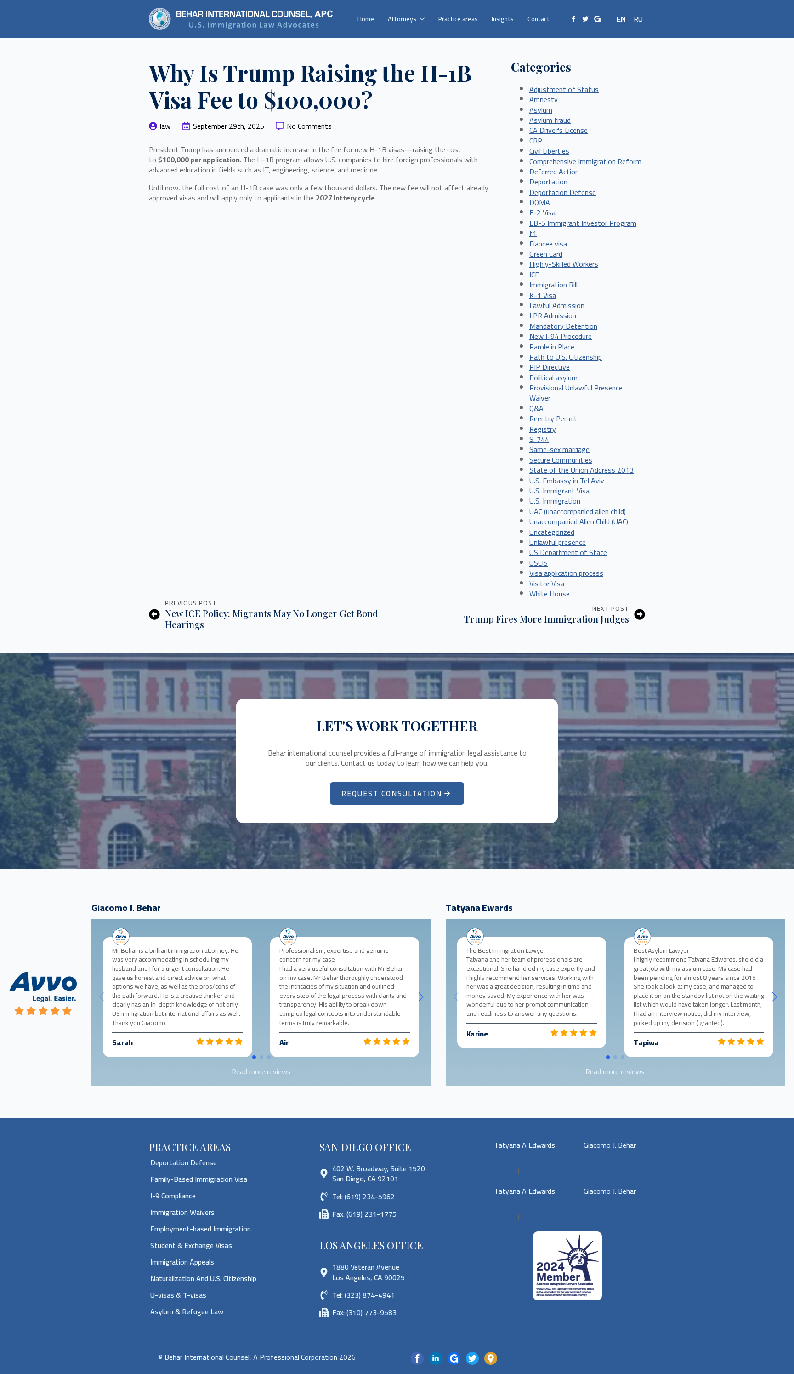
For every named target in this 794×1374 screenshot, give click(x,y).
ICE (534, 274)
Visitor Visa (546, 583)
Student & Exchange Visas (191, 1245)
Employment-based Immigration (200, 1229)
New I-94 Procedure (560, 336)
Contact (538, 19)
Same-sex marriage (559, 449)
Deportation (548, 182)
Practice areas (458, 19)
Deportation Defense (562, 192)
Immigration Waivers (182, 1212)
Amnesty (543, 99)
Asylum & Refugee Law (186, 1311)
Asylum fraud (550, 120)
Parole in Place (551, 347)
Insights (503, 19)
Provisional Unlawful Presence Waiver (576, 393)
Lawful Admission (556, 305)
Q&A (536, 408)
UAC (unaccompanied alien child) (577, 511)
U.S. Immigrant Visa (559, 491)
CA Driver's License (558, 130)
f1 (533, 233)
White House (549, 594)
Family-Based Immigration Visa (198, 1179)
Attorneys (402, 19)
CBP (535, 141)
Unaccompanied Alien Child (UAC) (578, 521)
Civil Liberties (549, 151)
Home (365, 19)
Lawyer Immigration (597, 1175)
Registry (542, 429)
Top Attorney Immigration (523, 1175)
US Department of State (568, 552)
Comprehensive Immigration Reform (585, 161)
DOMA (539, 202)
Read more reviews (261, 1071)
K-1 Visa (542, 295)
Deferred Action (554, 171)
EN (621, 19)
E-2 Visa (542, 212)
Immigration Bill (553, 285)
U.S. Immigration (554, 501)
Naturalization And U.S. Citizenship (203, 1278)
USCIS (538, 563)
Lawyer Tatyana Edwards (514, 1165)
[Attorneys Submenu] (423, 18)
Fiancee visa (548, 244)
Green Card (545, 254)
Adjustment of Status (564, 89)
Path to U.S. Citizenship (565, 357)
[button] (420, 997)
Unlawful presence (557, 542)
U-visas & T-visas (178, 1295)
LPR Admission (552, 315)
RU (638, 19)
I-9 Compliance (173, 1195)
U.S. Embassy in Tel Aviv (566, 480)
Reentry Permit (553, 418)
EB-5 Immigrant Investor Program (582, 223)
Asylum (540, 110)
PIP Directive (549, 367)
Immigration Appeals (182, 1262)
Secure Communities (560, 460)
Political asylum (553, 377)
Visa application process (566, 573)
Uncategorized (551, 532)
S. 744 (539, 439)
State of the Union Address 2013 (581, 470)
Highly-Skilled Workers (563, 264)
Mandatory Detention (563, 326)
